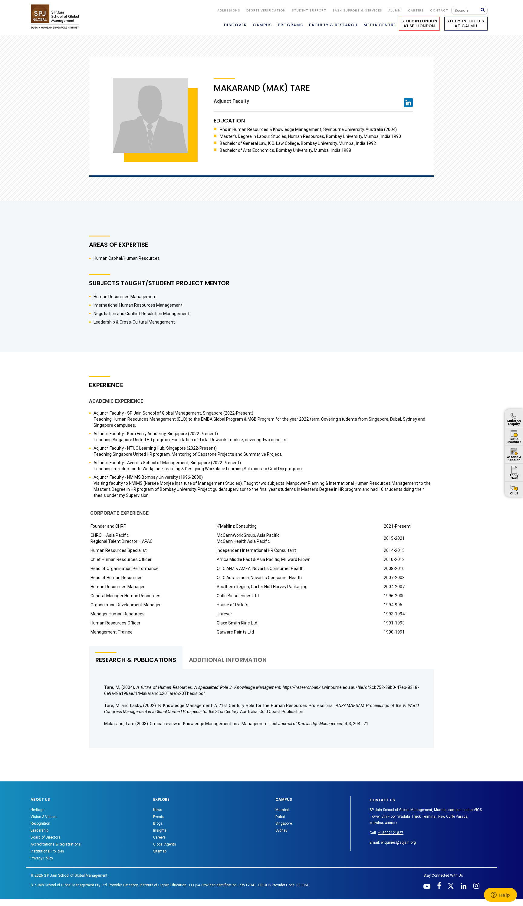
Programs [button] (290, 25)
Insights (160, 830)
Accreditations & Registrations (56, 844)
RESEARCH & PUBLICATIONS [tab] (135, 660)
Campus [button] (262, 25)
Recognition (40, 823)
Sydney (281, 830)
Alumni (395, 10)
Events (158, 817)
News (157, 810)
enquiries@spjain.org (398, 842)
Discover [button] (235, 25)
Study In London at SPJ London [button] (419, 23)
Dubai (280, 817)
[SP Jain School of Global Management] (56, 16)
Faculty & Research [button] (333, 25)
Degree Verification (266, 10)
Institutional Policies (47, 851)
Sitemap (159, 851)
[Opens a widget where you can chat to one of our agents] (500, 895)
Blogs (158, 823)
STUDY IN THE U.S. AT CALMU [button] (465, 23)
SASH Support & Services (357, 10)
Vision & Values (44, 817)
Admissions (228, 10)
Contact (439, 10)
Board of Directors (46, 837)
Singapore (283, 823)
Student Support (309, 10)
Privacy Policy (42, 858)
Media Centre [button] (379, 25)
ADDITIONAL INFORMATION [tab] (228, 660)
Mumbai (282, 810)
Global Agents (164, 844)
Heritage (37, 810)
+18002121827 (390, 833)
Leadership (39, 830)
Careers (416, 10)
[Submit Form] (484, 10)
